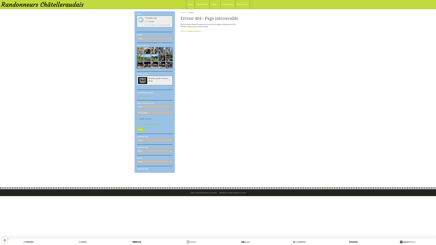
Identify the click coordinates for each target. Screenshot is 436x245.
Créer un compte (142, 124)
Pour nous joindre (144, 96)
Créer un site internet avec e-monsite (203, 193)
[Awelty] (190, 242)
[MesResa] (136, 242)
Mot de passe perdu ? (154, 124)
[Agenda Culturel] (407, 242)
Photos (214, 4)
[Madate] (82, 242)
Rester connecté (145, 119)
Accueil (190, 4)
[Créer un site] (28, 242)
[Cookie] (4, 240)
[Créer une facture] (245, 242)
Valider (140, 129)
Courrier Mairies (227, 4)
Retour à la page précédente (191, 31)
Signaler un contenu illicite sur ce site (232, 193)
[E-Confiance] (299, 242)
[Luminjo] (353, 242)
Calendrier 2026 (202, 4)
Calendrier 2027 (242, 4)
